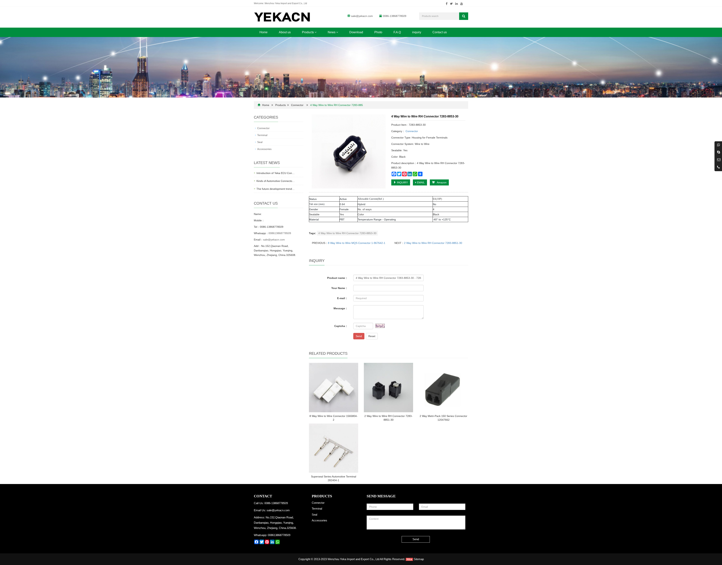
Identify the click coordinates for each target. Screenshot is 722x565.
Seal (259, 142)
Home (263, 32)
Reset (371, 336)
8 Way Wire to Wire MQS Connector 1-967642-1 (356, 242)
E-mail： (342, 298)
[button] (315, 32)
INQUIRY (402, 182)
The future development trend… (275, 188)
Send (359, 336)
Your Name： (339, 288)
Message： (341, 308)
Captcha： (341, 326)
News (332, 32)
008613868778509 (279, 233)
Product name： (337, 277)
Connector (297, 105)
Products (308, 32)
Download (356, 32)
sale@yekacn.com (362, 15)
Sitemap (419, 559)
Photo (378, 32)
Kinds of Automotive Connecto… (275, 180)
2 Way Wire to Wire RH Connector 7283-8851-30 (433, 242)
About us (285, 32)
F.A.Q (397, 32)
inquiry (416, 32)
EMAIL (420, 182)
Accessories (264, 149)
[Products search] (463, 16)
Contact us (439, 32)
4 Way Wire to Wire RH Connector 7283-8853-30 (347, 233)
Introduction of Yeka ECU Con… (275, 173)
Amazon (441, 182)
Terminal (262, 135)
